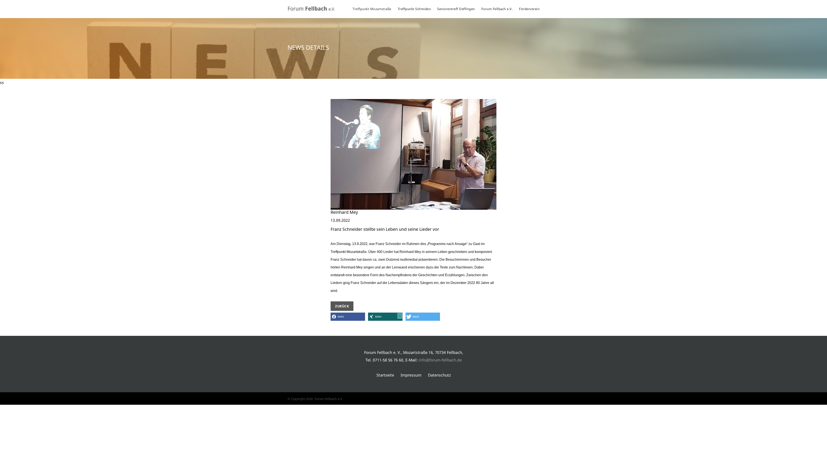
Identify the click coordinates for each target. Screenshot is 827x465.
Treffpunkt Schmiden (414, 9)
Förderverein (529, 9)
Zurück (342, 306)
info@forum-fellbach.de (440, 360)
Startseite (385, 375)
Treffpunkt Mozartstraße (372, 9)
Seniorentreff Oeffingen (456, 9)
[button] (348, 317)
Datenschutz (439, 375)
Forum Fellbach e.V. (497, 9)
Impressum (411, 375)
